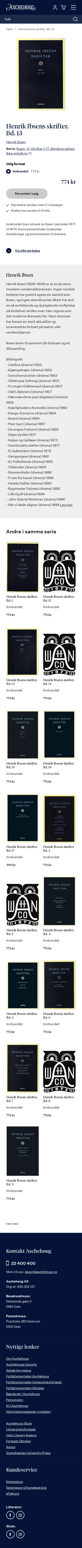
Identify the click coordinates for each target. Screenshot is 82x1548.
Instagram (20, 1515)
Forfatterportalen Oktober (25, 1388)
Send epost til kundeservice (26, 1488)
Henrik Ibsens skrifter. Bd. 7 (22, 1099)
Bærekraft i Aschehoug (23, 1394)
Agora (10, 1447)
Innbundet (26, 171)
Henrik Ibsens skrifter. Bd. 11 (58, 598)
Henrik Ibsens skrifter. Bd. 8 (58, 1099)
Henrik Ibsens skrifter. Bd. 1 (22, 598)
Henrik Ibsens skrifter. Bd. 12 (22, 682)
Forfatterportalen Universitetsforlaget (34, 1382)
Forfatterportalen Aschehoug (27, 1376)
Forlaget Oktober (18, 1441)
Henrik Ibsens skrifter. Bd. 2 (58, 848)
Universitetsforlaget (21, 1429)
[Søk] (75, 19)
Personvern (14, 1400)
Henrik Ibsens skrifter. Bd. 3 (22, 932)
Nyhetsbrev (14, 1482)
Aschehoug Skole (19, 1423)
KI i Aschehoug (17, 1406)
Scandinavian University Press (28, 1453)
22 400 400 (23, 1263)
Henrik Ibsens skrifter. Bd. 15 (22, 765)
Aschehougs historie (21, 1365)
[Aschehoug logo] (21, 7)
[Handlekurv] (64, 7)
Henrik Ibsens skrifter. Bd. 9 (22, 1182)
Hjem (9, 29)
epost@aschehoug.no (41, 1272)
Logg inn (55, 7)
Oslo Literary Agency (21, 1435)
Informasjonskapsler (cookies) (28, 1412)
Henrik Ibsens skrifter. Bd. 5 (22, 1015)
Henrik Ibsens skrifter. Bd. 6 (58, 1015)
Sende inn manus (18, 1370)
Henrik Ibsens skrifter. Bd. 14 (58, 682)
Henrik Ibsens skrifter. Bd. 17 (22, 848)
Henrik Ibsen (16, 142)
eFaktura (12, 1494)
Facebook (10, 1515)
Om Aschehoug (17, 1359)
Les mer (66, 505)
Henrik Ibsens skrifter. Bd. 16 (58, 765)
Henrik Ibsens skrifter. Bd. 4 (58, 932)
